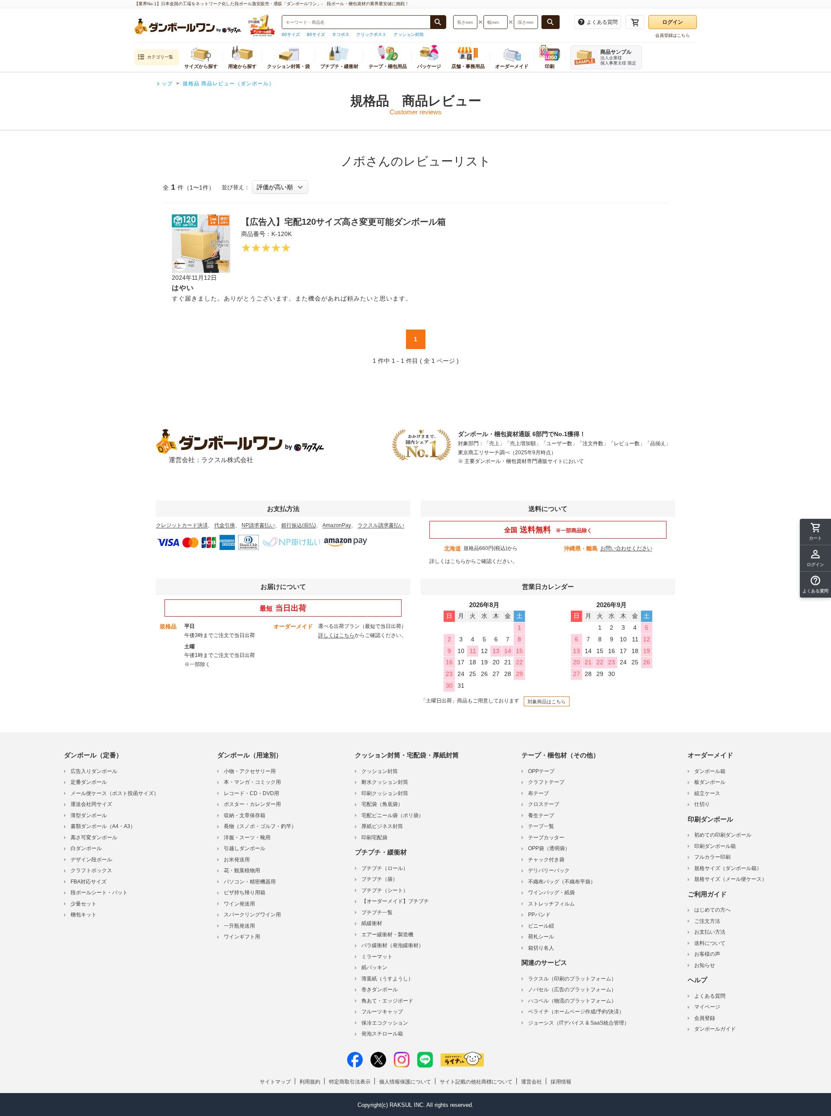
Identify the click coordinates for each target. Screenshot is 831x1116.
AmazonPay (336, 525)
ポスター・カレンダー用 (252, 804)
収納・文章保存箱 (244, 815)
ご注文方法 (707, 921)
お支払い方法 (709, 932)
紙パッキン (374, 967)
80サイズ (316, 34)
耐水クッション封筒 (384, 782)
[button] (815, 585)
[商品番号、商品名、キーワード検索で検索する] (438, 22)
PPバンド (539, 915)
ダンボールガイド (715, 1029)
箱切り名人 (541, 948)
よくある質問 (709, 996)
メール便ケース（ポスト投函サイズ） (115, 793)
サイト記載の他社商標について (476, 1082)
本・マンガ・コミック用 (252, 782)
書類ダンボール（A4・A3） (103, 826)
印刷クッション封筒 (384, 793)
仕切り (702, 804)
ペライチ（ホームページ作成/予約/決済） (576, 1012)
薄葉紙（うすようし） (387, 979)
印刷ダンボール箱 (715, 846)
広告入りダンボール (94, 771)
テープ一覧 (541, 826)
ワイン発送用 (239, 904)
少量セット (84, 904)
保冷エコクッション (384, 1023)
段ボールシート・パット (99, 893)
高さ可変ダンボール (94, 838)
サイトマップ (275, 1082)
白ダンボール (86, 848)
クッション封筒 (408, 34)
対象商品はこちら (547, 701)
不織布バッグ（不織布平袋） (562, 882)
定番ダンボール (89, 782)
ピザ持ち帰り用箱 (244, 893)
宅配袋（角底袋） (382, 804)
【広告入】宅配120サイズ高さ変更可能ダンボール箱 (343, 221)
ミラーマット (377, 957)
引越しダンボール (244, 848)
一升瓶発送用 (239, 926)
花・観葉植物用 (242, 870)
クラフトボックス (91, 870)
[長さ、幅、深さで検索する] (550, 22)
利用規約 (310, 1082)
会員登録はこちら (672, 35)
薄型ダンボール (89, 815)
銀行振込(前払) (298, 525)
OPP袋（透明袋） (549, 848)
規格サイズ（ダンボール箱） (728, 868)
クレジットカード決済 (182, 525)
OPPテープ (541, 771)
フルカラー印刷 (712, 857)
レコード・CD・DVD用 (251, 793)
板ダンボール (709, 782)
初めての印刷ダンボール (722, 835)
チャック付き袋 (546, 860)
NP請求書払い (258, 525)
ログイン (672, 22)
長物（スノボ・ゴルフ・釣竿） (260, 826)
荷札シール (541, 937)
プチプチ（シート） (384, 890)
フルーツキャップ (382, 1012)
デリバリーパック (549, 870)
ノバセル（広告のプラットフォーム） (572, 990)
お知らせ (704, 965)
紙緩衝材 (371, 923)
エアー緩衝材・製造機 (387, 935)
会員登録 (704, 1018)
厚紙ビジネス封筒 (382, 826)
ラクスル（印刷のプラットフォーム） (572, 979)
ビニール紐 (541, 926)
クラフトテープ (546, 782)
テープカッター (546, 838)
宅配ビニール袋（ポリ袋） (392, 815)
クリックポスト (371, 34)
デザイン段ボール (91, 860)
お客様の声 (707, 954)
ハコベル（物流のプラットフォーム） (572, 1001)
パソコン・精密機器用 (250, 882)
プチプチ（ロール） (384, 868)
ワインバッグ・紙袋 (551, 893)
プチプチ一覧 (377, 912)
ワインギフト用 (242, 937)
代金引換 (224, 525)
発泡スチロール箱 (382, 1034)
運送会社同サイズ (91, 804)
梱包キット (84, 915)
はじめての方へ (712, 910)
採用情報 (561, 1082)
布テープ (538, 793)
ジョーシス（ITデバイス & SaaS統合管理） (578, 1023)
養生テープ (541, 815)
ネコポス (340, 34)
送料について (709, 943)
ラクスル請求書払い (381, 525)
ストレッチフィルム (551, 904)
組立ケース (707, 793)
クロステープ (543, 804)
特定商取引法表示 (349, 1082)
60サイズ (291, 34)
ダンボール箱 (709, 771)
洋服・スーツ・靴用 (247, 838)
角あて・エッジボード (387, 1001)
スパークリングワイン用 (252, 915)
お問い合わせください (626, 548)
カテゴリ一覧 (160, 57)
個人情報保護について (405, 1082)
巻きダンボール (379, 990)
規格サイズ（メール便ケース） (730, 879)
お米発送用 (237, 860)
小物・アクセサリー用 (250, 771)
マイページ (707, 1007)
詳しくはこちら (447, 561)
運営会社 (531, 1082)
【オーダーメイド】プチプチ (395, 901)
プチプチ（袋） (379, 879)
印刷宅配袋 (374, 838)
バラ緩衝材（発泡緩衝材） (392, 945)
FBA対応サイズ (88, 882)
